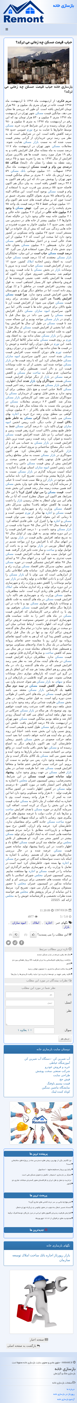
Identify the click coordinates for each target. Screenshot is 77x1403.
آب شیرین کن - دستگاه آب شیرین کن (47, 1058)
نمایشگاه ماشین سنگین (56, 1087)
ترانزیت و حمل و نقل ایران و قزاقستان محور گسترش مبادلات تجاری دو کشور (41, 1182)
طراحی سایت (61, 1075)
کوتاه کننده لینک (60, 1091)
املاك (30, 261)
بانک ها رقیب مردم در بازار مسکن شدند (54, 955)
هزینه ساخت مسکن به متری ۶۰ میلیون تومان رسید (49, 969)
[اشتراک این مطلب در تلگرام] (15, 942)
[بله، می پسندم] (33, 935)
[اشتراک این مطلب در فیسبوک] (21, 942)
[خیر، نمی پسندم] (16, 935)
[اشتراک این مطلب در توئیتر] (8, 942)
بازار (36, 142)
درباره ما (71, 1389)
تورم (29, 129)
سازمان (64, 1260)
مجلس (23, 780)
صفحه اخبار (37, 1339)
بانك (23, 170)
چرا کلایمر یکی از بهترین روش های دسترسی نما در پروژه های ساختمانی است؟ (41, 1162)
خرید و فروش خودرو (57, 1067)
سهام (59, 681)
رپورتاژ (58, 1255)
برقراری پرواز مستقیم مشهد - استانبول (54, 1169)
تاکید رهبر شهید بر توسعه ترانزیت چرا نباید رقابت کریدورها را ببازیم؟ (41, 974)
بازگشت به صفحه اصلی (22, 1345)
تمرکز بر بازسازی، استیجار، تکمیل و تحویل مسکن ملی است (46, 1175)
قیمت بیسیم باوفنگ (58, 1083)
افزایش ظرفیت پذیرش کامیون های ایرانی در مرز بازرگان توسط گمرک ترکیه (39, 1213)
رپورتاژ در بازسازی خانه (64, 1394)
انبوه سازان (42, 310)
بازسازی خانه (63, 5)
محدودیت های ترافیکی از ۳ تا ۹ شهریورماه (53, 1218)
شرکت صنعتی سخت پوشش (53, 1071)
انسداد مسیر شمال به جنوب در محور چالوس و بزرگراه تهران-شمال (43, 1207)
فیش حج (65, 1079)
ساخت (37, 372)
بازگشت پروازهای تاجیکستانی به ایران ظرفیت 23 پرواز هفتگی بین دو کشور (41, 962)
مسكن (39, 113)
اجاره (15, 413)
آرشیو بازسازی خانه (66, 1399)
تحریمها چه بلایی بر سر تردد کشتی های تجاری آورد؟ (50, 1202)
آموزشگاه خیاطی (59, 1062)
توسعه (16, 1255)
